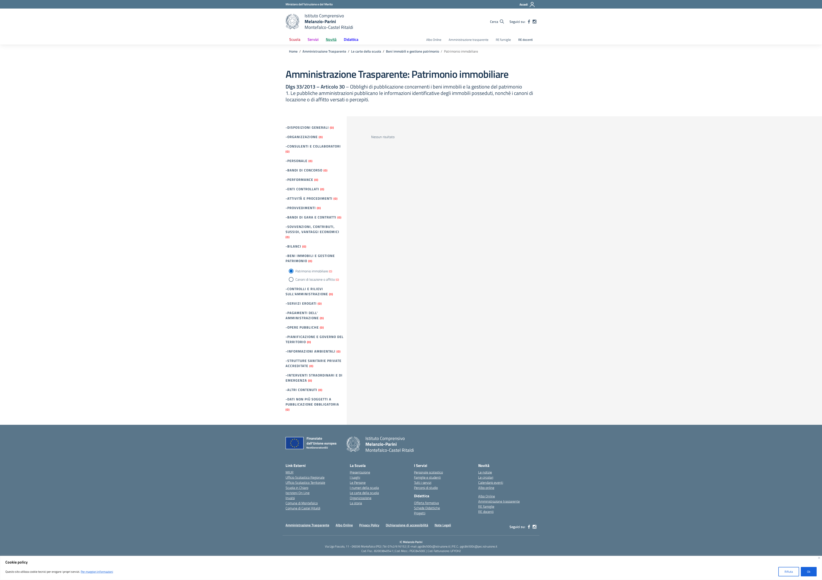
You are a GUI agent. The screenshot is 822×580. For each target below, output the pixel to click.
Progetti (419, 513)
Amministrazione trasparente (468, 39)
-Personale (296, 160)
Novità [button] (331, 39)
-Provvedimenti (301, 207)
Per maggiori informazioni (97, 571)
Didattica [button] (351, 39)
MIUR (289, 472)
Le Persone (358, 482)
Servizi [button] (313, 39)
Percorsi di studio (426, 487)
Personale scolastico (428, 472)
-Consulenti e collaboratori (313, 146)
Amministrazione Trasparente (307, 525)
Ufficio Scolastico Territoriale (305, 482)
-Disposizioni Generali (307, 127)
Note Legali (443, 525)
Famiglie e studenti (427, 477)
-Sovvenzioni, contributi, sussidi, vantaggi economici (312, 229)
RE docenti (525, 39)
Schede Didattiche (427, 508)
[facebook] (529, 22)
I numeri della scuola (364, 487)
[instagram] (534, 22)
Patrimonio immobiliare (311, 271)
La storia (356, 503)
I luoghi (355, 477)
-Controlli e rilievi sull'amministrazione (307, 291)
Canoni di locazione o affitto (315, 279)
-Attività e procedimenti (309, 198)
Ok (808, 571)
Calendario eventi (490, 482)
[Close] (819, 558)
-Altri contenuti (301, 389)
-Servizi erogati (301, 303)
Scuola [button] (294, 39)
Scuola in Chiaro (297, 487)
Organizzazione (360, 497)
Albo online (486, 487)
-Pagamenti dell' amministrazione (302, 315)
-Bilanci (293, 246)
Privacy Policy (369, 525)
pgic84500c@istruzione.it (434, 546)
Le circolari (485, 477)
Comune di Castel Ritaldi (303, 508)
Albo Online (433, 39)
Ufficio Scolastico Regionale (305, 477)
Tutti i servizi (422, 482)
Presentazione (360, 472)
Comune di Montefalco (302, 503)
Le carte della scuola (364, 492)
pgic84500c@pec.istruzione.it (478, 546)
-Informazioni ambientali (310, 351)
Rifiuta (789, 571)
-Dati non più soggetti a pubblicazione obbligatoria (312, 402)
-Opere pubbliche (302, 327)
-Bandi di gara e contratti (311, 217)
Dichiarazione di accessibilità (407, 525)
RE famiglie (503, 39)
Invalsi (290, 497)
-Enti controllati (302, 189)
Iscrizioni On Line (298, 492)
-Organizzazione (302, 136)
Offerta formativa (426, 502)
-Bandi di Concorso (304, 170)
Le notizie (485, 472)
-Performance (299, 179)
